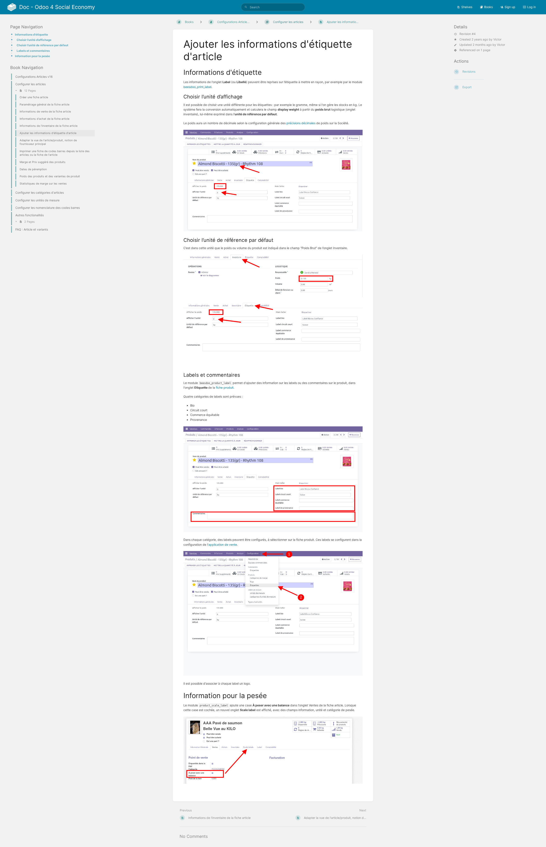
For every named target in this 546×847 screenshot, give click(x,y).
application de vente (222, 544)
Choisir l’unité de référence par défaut (42, 45)
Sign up (510, 7)
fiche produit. (225, 387)
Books (488, 7)
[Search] (245, 7)
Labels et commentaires (33, 50)
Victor (497, 39)
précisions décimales (300, 123)
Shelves (466, 7)
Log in (531, 7)
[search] (273, 7)
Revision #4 (467, 34)
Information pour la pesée (32, 56)
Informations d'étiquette (31, 34)
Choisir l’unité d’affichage (34, 40)
